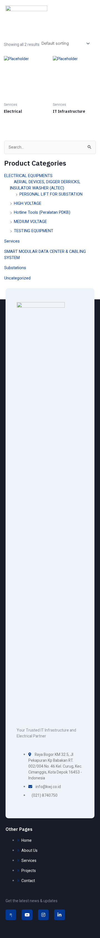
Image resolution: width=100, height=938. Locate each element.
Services (12, 241)
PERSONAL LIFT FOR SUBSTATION (50, 194)
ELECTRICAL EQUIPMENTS (28, 176)
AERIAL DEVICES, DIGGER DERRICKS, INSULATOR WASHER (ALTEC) (45, 185)
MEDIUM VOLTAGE (30, 222)
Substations (15, 268)
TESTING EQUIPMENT (33, 231)
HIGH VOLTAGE (27, 203)
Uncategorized (17, 278)
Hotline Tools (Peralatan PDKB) (42, 212)
